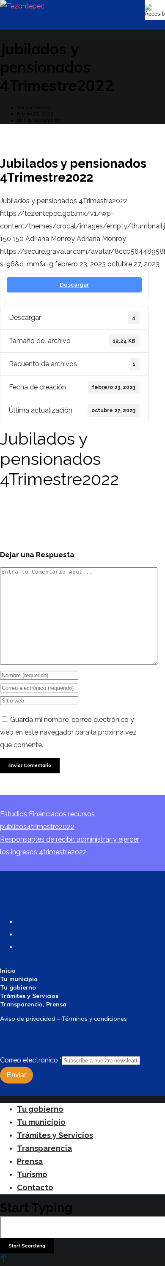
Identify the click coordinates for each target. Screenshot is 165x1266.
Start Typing (36, 1208)
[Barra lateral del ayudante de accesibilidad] (155, 10)
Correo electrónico (31, 1060)
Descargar (74, 284)
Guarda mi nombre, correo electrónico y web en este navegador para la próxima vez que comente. (68, 732)
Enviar (16, 1074)
